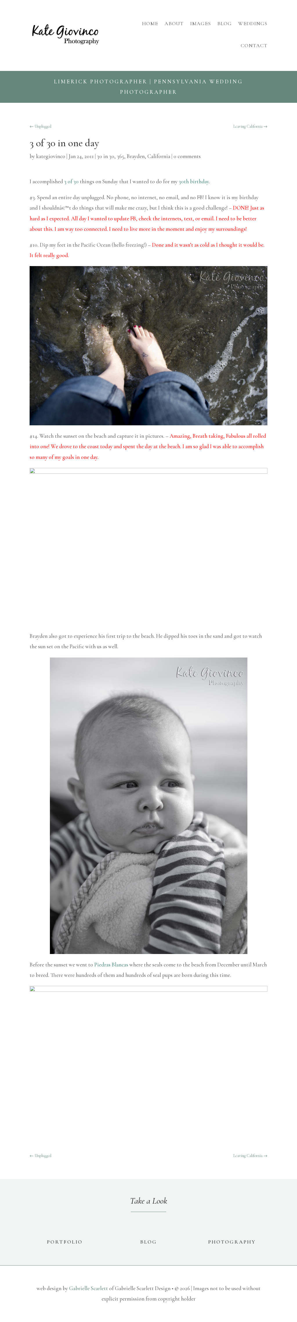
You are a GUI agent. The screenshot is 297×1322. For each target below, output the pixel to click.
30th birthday (194, 181)
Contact (254, 45)
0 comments (187, 156)
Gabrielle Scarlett (88, 1288)
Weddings (252, 23)
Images (200, 23)
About (174, 23)
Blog (224, 23)
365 (120, 156)
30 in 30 (105, 156)
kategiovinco (50, 156)
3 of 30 (71, 181)
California (158, 156)
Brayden (136, 156)
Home (150, 23)
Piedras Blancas (111, 964)
